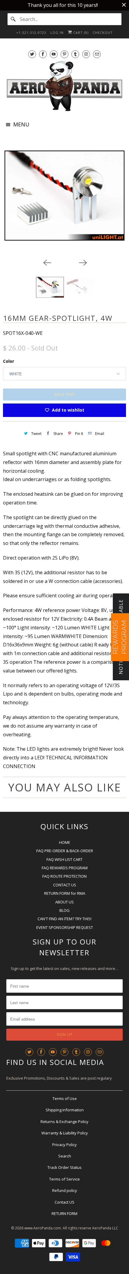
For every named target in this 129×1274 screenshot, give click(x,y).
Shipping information (65, 1110)
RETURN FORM (64, 1213)
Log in (57, 32)
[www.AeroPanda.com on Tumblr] (75, 54)
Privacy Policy (64, 1144)
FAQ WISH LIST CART (64, 859)
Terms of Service (64, 1179)
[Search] (14, 19)
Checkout (103, 32)
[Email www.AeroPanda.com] (97, 54)
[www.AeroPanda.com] (64, 86)
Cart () (80, 32)
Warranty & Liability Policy (64, 1133)
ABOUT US (64, 902)
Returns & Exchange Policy (64, 1121)
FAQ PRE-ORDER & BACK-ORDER (64, 850)
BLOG (64, 910)
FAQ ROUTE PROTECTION (64, 876)
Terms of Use (64, 1098)
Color (8, 361)
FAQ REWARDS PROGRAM (65, 868)
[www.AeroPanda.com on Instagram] (86, 54)
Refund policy (64, 1190)
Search (64, 1156)
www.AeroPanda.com (42, 1228)
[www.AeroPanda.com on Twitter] (32, 54)
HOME (64, 842)
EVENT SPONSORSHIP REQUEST (64, 927)
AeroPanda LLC (105, 1228)
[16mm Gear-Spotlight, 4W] (64, 196)
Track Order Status (64, 1167)
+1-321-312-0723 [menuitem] (31, 32)
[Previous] (46, 262)
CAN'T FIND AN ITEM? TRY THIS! (65, 918)
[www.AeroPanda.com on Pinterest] (64, 54)
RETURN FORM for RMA (64, 893)
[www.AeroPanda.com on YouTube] (54, 54)
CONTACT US (64, 885)
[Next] (82, 262)
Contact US (64, 1202)
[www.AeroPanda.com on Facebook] (43, 54)
